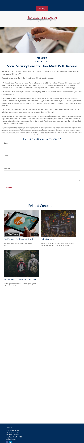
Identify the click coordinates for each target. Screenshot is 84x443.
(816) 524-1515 (15, 430)
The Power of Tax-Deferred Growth (19, 239)
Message (7, 168)
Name (6, 143)
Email (6, 155)
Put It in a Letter (48, 239)
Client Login (42, 8)
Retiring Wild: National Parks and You (20, 279)
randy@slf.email (11, 439)
